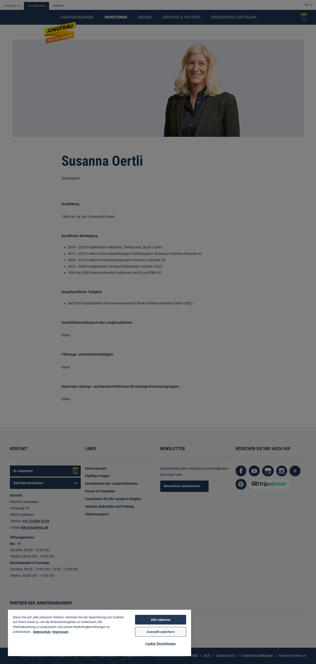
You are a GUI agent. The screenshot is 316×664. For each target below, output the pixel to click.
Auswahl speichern (160, 632)
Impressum (60, 632)
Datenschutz (42, 632)
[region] (99, 633)
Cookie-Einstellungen (160, 643)
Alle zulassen (160, 620)
